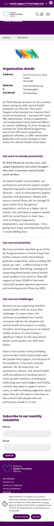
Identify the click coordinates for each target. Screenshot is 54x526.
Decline (36, 517)
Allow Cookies (21, 517)
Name (6, 426)
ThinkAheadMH (30, 89)
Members (7, 37)
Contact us (8, 482)
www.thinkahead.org (33, 85)
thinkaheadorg (30, 93)
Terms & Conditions (12, 485)
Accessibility (9, 478)
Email (6, 441)
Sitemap (7, 492)
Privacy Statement (12, 488)
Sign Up (9, 455)
